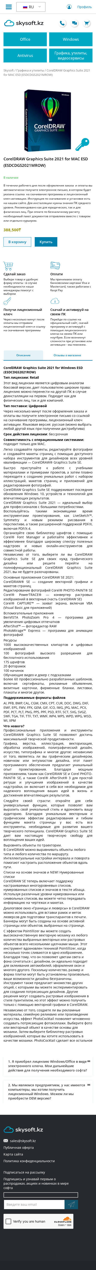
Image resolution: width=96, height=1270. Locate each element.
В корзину (17, 241)
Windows (71, 39)
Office (25, 39)
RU (31, 6)
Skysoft (8, 70)
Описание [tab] (23, 355)
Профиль (84, 7)
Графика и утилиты (30, 70)
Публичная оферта (18, 1147)
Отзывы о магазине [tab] (67, 355)
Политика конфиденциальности (29, 1161)
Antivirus (25, 55)
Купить (46, 241)
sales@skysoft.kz (22, 1141)
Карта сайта (13, 1154)
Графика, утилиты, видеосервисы (71, 55)
